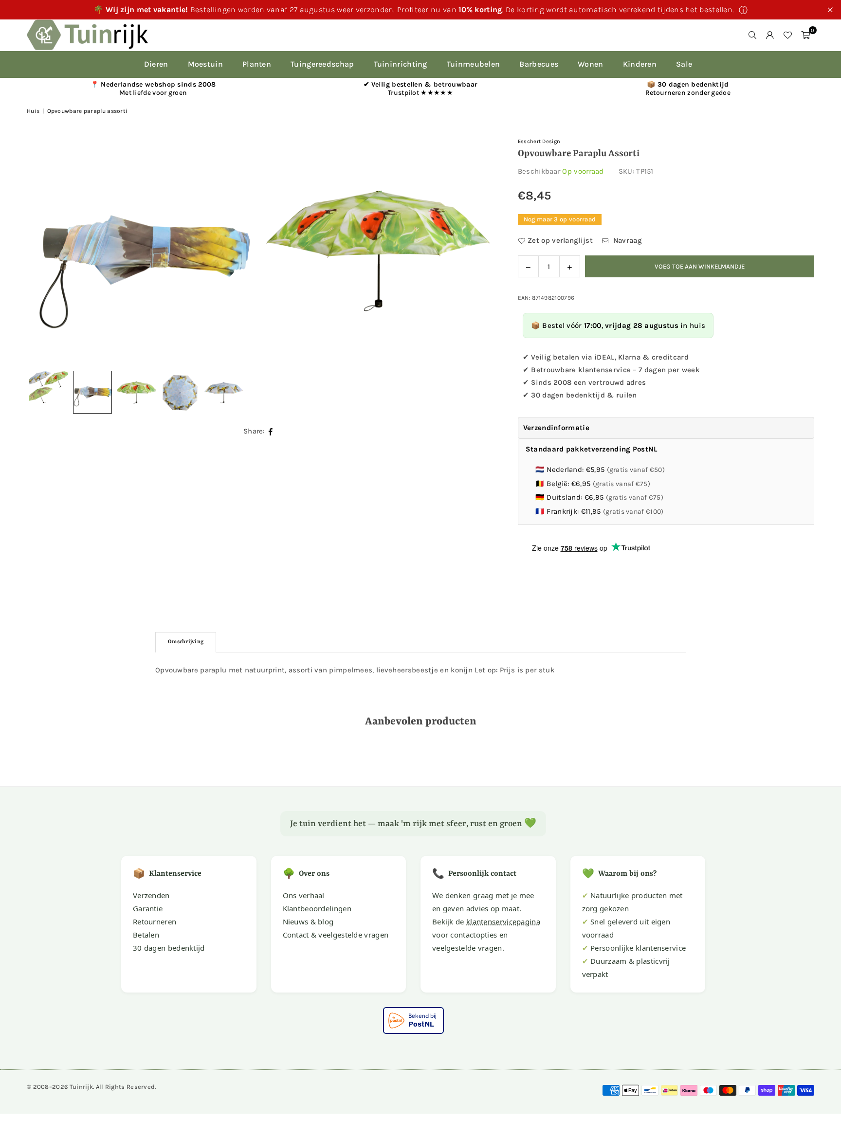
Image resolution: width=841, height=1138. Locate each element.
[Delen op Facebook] (270, 431)
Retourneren (154, 921)
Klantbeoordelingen (317, 908)
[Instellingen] (770, 35)
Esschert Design (539, 141)
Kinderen (640, 64)
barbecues (538, 64)
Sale (684, 64)
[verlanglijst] (787, 35)
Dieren (156, 64)
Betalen (146, 934)
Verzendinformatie (556, 427)
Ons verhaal (304, 895)
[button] (805, 35)
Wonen (590, 64)
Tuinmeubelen (473, 64)
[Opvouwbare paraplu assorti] (92, 393)
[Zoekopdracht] (752, 35)
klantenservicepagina (503, 921)
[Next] (474, 250)
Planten (256, 64)
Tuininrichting (400, 64)
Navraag (626, 240)
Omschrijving (185, 642)
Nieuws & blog (308, 921)
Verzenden (151, 895)
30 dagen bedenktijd (169, 948)
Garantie (148, 908)
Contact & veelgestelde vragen (336, 934)
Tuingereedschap (322, 64)
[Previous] (46, 250)
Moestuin (205, 64)
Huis (33, 111)
